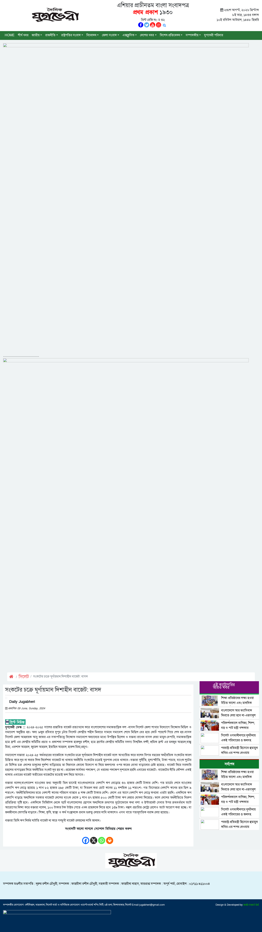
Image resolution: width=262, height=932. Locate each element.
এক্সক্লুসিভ (128, 35)
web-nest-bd (251, 905)
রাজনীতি (50, 35)
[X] (93, 838)
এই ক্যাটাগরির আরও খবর (224, 686)
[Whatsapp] (101, 838)
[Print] (109, 838)
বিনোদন (91, 35)
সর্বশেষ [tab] (229, 764)
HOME (10, 35)
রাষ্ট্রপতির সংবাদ (71, 35)
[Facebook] (85, 838)
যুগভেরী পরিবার (213, 35)
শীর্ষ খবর (23, 35)
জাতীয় (36, 35)
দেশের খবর (147, 35)
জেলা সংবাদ (109, 35)
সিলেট (24, 677)
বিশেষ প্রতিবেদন (170, 35)
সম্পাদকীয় (192, 35)
